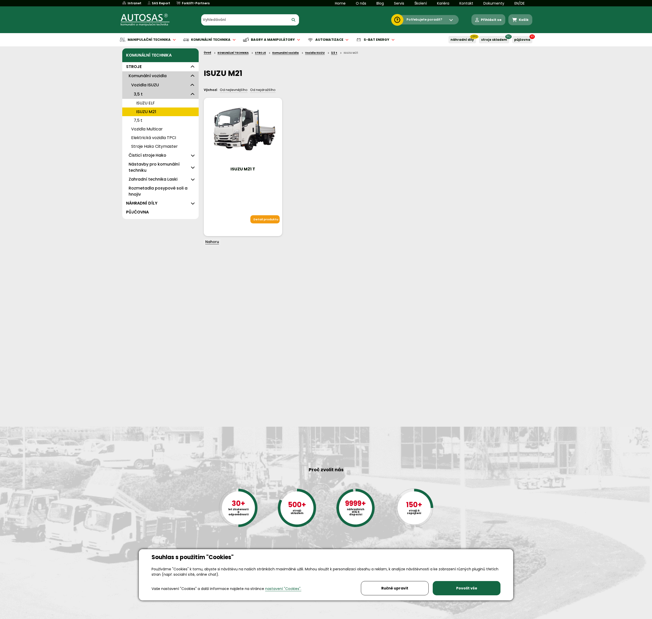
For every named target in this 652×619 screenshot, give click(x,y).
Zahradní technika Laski (153, 179)
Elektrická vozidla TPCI (153, 138)
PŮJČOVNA (522, 39)
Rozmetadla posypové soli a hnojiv (158, 191)
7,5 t (138, 120)
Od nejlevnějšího (234, 90)
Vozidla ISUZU (145, 85)
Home (340, 3)
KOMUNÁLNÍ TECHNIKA (149, 55)
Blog (380, 3)
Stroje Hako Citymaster (154, 146)
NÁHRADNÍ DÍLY (462, 39)
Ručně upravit (394, 588)
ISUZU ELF (145, 103)
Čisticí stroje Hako (147, 155)
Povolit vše (466, 588)
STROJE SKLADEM (494, 39)
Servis (399, 3)
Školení (420, 3)
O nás (361, 3)
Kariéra (443, 3)
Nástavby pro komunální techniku (154, 167)
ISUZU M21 (146, 112)
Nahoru (212, 241)
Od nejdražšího (263, 90)
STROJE (134, 67)
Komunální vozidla (148, 76)
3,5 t (138, 94)
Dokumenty (493, 3)
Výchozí (210, 90)
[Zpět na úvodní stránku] (149, 20)
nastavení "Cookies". (283, 588)
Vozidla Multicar (147, 129)
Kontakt (466, 3)
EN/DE (519, 3)
